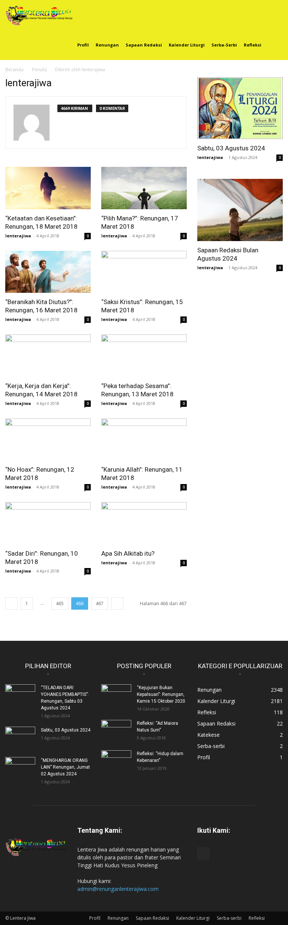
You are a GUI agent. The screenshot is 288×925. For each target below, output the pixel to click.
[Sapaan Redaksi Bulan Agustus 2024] (240, 210)
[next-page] (117, 603)
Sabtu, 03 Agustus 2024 (231, 148)
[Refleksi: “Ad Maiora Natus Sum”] (116, 730)
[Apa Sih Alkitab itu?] (144, 523)
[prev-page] (11, 603)
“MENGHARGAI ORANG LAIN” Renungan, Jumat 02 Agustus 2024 (65, 767)
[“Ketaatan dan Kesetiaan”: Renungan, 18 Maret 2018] (48, 188)
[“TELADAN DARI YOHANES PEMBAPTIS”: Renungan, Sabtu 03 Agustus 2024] (20, 694)
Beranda (14, 69)
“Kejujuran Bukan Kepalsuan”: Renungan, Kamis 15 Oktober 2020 (161, 694)
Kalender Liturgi (187, 45)
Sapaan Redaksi (144, 45)
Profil (83, 45)
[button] (274, 15)
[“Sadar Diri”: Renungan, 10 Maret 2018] (48, 523)
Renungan (107, 45)
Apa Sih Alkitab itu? (127, 553)
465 (60, 603)
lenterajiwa (18, 235)
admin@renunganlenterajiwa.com (118, 888)
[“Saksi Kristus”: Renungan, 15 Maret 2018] (144, 272)
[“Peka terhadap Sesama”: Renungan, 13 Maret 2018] (144, 355)
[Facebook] (203, 853)
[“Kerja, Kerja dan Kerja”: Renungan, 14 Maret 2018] (48, 355)
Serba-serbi (224, 45)
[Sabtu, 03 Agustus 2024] (240, 108)
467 (100, 603)
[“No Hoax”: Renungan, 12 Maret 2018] (48, 439)
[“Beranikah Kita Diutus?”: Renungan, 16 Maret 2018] (48, 272)
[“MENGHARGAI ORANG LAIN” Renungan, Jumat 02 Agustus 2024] (20, 767)
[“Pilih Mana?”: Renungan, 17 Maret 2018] (144, 188)
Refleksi (252, 45)
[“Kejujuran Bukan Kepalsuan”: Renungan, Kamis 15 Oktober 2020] (116, 694)
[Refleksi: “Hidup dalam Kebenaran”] (116, 760)
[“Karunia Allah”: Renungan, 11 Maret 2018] (144, 439)
